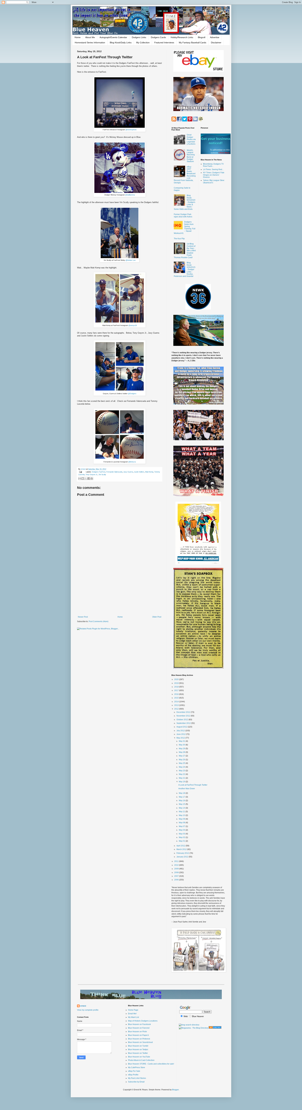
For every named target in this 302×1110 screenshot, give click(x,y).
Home (78, 37)
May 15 (182, 804)
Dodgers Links (139, 37)
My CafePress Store (136, 1067)
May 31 (182, 741)
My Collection (143, 42)
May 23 (182, 771)
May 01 (182, 841)
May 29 (182, 748)
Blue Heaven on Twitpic (138, 1049)
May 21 (182, 778)
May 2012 (180, 738)
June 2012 (181, 734)
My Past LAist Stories (137, 1078)
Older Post (156, 617)
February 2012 (183, 853)
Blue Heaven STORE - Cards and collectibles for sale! (151, 1064)
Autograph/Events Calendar (113, 37)
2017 (176, 690)
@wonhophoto (131, 130)
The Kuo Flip (179, 238)
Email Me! (132, 1014)
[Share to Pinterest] (91, 478)
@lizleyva (132, 462)
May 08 (182, 822)
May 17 (182, 797)
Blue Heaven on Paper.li (138, 1035)
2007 (176, 876)
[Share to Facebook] (88, 478)
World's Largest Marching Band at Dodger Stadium (191, 156)
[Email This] (79, 478)
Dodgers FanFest (98, 472)
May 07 (182, 826)
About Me (90, 37)
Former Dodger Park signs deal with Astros (183, 215)
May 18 (182, 793)
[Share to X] (85, 478)
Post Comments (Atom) (98, 621)
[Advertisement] (119, 590)
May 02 (182, 837)
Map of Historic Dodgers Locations (142, 1021)
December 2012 (183, 712)
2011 (176, 861)
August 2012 (182, 727)
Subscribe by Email (136, 1082)
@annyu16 (133, 325)
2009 (176, 869)
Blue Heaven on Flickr (137, 1031)
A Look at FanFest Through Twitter (192, 785)
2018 (176, 687)
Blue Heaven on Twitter (138, 1053)
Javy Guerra (128, 472)
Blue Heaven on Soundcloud (140, 1042)
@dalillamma (130, 195)
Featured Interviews (164, 42)
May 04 (182, 830)
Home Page (133, 1010)
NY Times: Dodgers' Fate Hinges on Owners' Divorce (213, 175)
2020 (176, 679)
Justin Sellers (139, 472)
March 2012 (181, 849)
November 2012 (183, 716)
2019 (176, 683)
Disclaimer (216, 42)
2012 (176, 709)
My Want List (133, 1017)
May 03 (182, 834)
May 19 (182, 782)
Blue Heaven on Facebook (139, 1024)
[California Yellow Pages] (215, 1028)
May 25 (182, 763)
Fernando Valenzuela (114, 472)
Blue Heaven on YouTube (139, 1057)
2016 (176, 694)
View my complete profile (87, 1010)
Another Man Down (186, 788)
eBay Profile (133, 1075)
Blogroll (201, 37)
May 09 (182, 819)
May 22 (182, 774)
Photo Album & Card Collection (141, 1060)
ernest (83, 469)
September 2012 (183, 723)
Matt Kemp (149, 472)
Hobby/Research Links (182, 37)
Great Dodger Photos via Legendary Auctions (191, 139)
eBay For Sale (134, 1071)
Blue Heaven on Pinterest (139, 1039)
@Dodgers (132, 394)
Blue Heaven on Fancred (138, 1028)
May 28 (182, 752)
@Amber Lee (131, 260)
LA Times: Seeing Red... (213, 169)
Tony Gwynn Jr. (92, 474)
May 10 (182, 815)
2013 (176, 705)
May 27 (182, 756)
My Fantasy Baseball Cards (192, 42)
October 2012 (182, 719)
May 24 (182, 767)
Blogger (175, 1090)
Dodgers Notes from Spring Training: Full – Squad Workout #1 (184, 227)
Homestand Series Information (90, 42)
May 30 (182, 745)
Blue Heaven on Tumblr (138, 1046)
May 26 (182, 759)
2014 (176, 702)
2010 (176, 865)
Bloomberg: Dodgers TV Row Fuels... (213, 165)
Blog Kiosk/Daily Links (120, 42)
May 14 (182, 808)
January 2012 (182, 857)
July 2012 (180, 731)
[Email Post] (80, 472)
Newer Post (83, 617)
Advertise (214, 37)
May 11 (182, 811)
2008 (176, 872)
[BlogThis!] (82, 478)
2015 (176, 698)
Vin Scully (102, 474)
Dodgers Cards (158, 37)
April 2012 (181, 846)
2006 (176, 880)
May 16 (182, 800)
